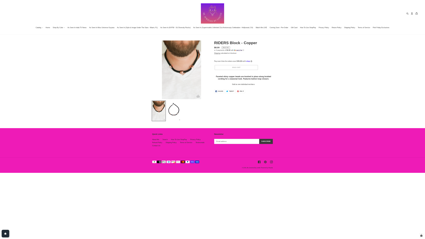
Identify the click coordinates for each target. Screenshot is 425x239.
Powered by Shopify (267, 168)
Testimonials (200, 142)
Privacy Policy (195, 139)
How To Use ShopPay (179, 139)
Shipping (217, 53)
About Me (155, 139)
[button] (229, 50)
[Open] (5, 233)
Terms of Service (186, 142)
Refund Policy (157, 142)
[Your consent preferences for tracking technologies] (421, 235)
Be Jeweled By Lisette (253, 168)
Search (165, 139)
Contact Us (156, 145)
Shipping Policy (171, 142)
